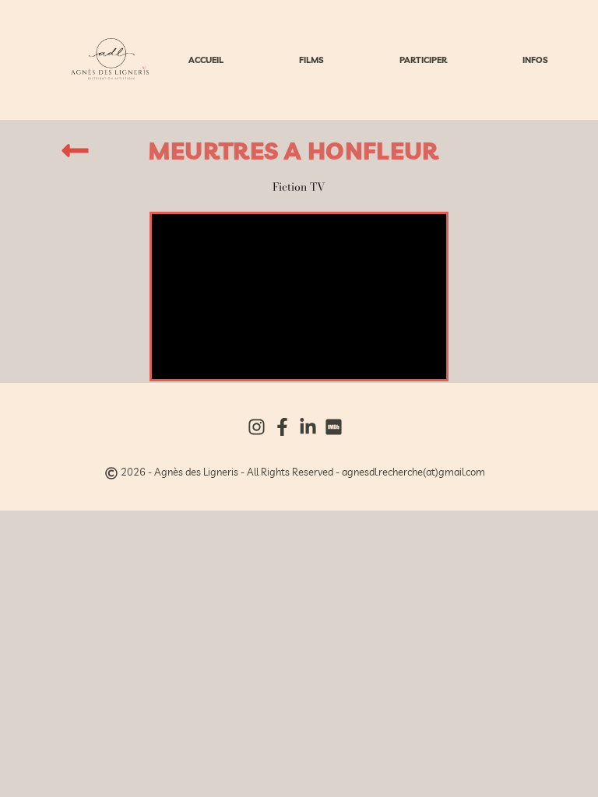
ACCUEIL (205, 59)
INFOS (535, 59)
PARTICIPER (423, 59)
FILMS (311, 59)
